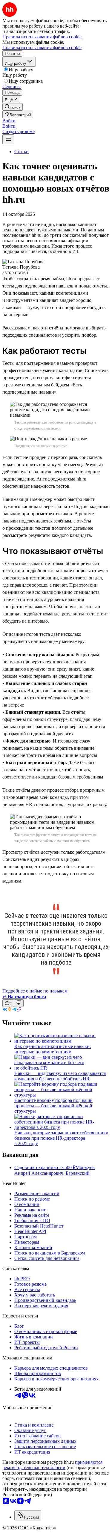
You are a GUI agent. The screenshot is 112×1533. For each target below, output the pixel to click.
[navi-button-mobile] (8, 139)
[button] (9, 120)
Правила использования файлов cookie (42, 47)
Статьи (21, 151)
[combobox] (27, 1515)
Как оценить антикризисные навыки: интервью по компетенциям (52, 1049)
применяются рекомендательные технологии (52, 1465)
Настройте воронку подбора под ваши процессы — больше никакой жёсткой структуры (53, 1106)
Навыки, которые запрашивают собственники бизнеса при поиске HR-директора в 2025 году (61, 1138)
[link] (12, 107)
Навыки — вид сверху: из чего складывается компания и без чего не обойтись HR (60, 1076)
